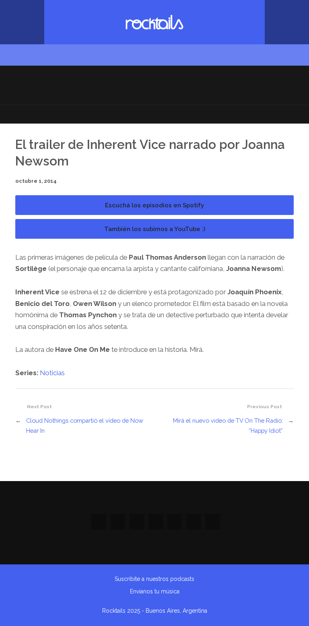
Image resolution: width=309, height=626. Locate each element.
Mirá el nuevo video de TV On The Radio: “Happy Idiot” (228, 425)
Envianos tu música (154, 591)
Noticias (52, 373)
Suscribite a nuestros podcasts (154, 579)
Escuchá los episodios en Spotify (154, 205)
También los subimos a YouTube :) (154, 228)
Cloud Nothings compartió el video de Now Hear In (84, 425)
